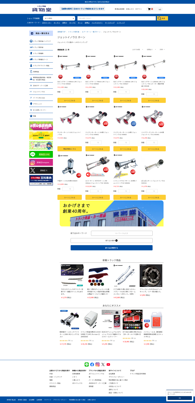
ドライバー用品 (54, 383)
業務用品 (52, 386)
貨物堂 (91, 386)
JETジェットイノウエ (96, 374)
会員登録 (39, 400)
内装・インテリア (55, 377)
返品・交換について (116, 392)
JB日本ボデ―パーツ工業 (97, 383)
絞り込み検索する (111, 248)
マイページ (47, 400)
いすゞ (74, 377)
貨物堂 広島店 (22, 400)
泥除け (64, 22)
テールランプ (110, 22)
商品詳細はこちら (69, 149)
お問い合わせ (92, 400)
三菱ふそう (76, 380)
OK (180, 398)
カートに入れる (69, 100)
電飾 (51, 380)
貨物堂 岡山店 (11, 400)
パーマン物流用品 (95, 380)
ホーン (80, 22)
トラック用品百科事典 (138, 374)
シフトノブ (121, 22)
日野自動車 (76, 374)
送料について (113, 389)
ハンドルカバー (97, 22)
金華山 (87, 22)
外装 (51, 374)
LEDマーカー (46, 22)
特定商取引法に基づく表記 (118, 380)
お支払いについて (115, 386)
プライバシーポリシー (116, 377)
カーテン (57, 22)
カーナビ (72, 22)
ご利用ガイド (113, 383)
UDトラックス (77, 383)
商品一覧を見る (42, 33)
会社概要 (112, 374)
